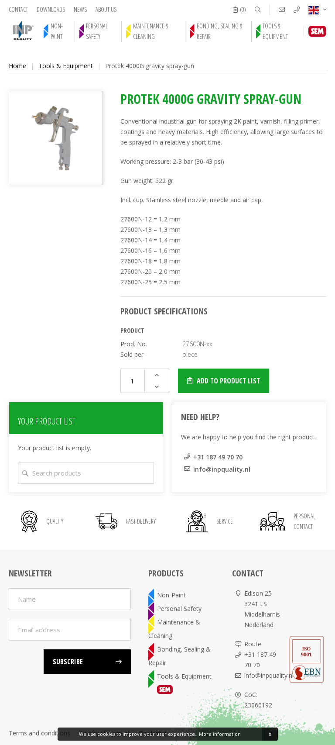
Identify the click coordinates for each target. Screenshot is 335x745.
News (80, 9)
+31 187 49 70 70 (218, 457)
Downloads (51, 9)
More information (220, 734)
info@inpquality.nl (221, 469)
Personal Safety (97, 31)
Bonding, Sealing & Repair (219, 31)
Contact (18, 9)
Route (252, 644)
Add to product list (228, 381)
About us (106, 9)
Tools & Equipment (275, 31)
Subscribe (68, 661)
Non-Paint (57, 31)
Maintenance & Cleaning (150, 31)
